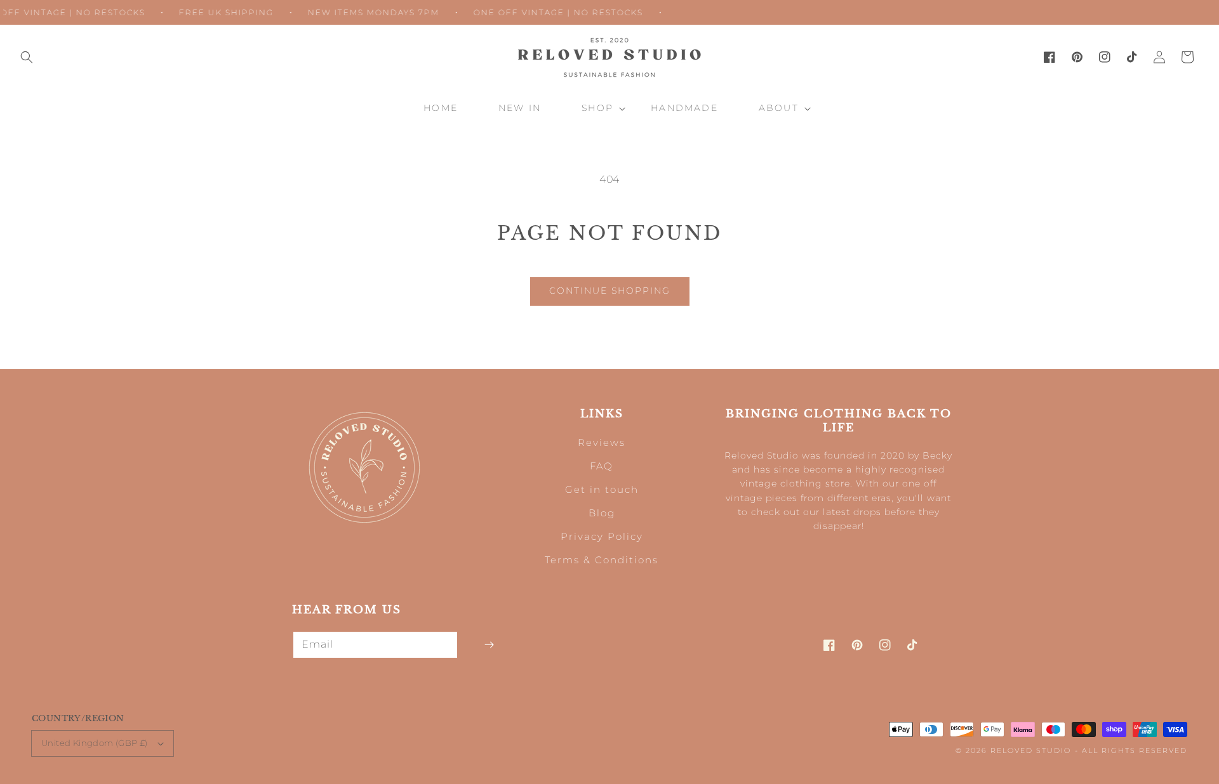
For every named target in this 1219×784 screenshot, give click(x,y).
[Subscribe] (489, 644)
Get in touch (602, 489)
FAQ (601, 466)
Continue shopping (609, 290)
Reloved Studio (1030, 750)
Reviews (601, 442)
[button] (27, 57)
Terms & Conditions (601, 560)
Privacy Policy (602, 536)
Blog (602, 513)
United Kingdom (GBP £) (94, 743)
